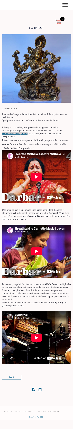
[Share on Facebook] (33, 390)
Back (11, 377)
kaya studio (36, 417)
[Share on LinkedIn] (39, 390)
